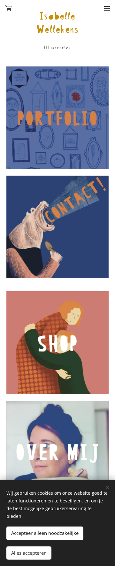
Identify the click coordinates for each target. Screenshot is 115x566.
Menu (107, 8)
